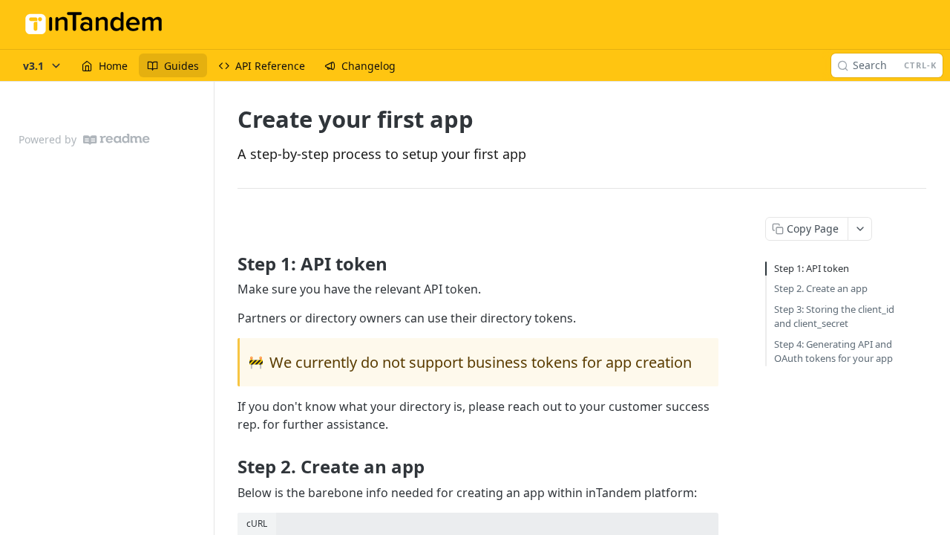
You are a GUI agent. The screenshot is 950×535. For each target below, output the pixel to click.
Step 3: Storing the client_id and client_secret (834, 316)
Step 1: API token (811, 268)
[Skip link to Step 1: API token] (227, 263)
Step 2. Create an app (821, 288)
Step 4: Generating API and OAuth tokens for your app (833, 351)
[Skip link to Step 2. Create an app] (227, 467)
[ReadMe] (116, 139)
